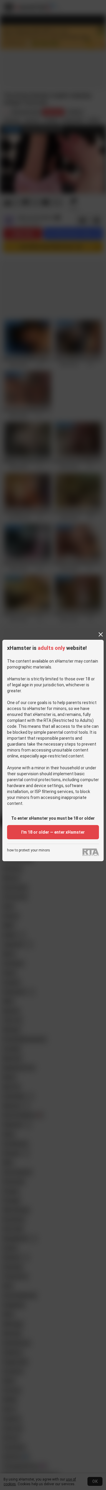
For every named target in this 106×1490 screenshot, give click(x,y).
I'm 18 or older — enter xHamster (53, 832)
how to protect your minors (28, 850)
